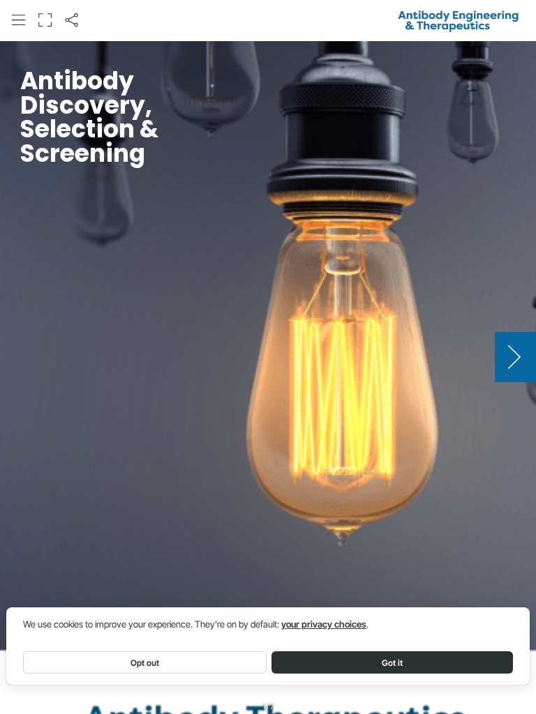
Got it (392, 663)
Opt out (145, 663)
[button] (18, 20)
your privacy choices (323, 624)
